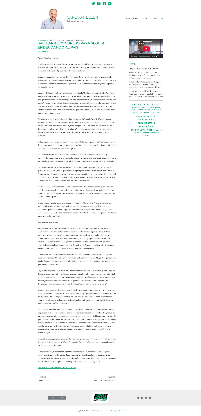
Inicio (128, 19)
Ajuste (135, 104)
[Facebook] (104, 4)
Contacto (154, 19)
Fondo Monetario (146, 119)
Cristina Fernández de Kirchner (142, 110)
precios (146, 135)
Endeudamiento (143, 116)
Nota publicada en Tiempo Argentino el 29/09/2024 (57, 368)
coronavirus (150, 107)
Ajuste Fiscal (146, 104)
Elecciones (144, 112)
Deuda (135, 112)
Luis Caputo (137, 133)
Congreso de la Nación (138, 107)
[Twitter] (93, 4)
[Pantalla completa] (160, 56)
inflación (134, 129)
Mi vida (136, 19)
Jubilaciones (157, 130)
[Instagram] (99, 4)
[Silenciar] (157, 56)
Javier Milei (146, 129)
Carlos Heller (82, 17)
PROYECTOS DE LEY (57, 398)
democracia (157, 110)
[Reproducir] (132, 56)
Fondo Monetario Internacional (146, 124)
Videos (144, 19)
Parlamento (154, 132)
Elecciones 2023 (155, 113)
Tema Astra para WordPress (116, 411)
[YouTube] (110, 4)
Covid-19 (158, 107)
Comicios (157, 105)
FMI (154, 116)
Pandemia (145, 132)
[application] (146, 48)
